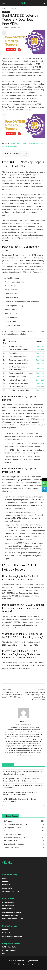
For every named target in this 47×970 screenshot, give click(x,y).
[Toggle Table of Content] (24, 154)
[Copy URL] (31, 679)
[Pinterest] (28, 964)
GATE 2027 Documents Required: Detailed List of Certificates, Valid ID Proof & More (20, 793)
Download (40, 346)
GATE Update (12, 8)
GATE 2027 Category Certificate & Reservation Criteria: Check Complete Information (22, 773)
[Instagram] (19, 964)
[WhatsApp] (16, 679)
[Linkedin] (21, 679)
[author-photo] (23, 718)
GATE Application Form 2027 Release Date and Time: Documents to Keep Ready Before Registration (21, 780)
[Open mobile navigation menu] (3, 3)
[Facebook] (11, 679)
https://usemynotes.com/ (23, 724)
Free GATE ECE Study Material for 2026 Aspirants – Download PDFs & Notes (13, 694)
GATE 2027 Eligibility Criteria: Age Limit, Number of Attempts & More (20, 800)
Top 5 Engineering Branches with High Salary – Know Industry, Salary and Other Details (35, 695)
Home (4, 8)
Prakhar (6, 27)
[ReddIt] (26, 679)
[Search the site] (44, 3)
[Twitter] (32, 964)
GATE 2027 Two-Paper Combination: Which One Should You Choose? (22, 787)
